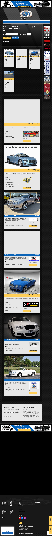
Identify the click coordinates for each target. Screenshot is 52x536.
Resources (28, 21)
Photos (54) (8, 134)
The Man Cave (36, 21)
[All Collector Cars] (26, 14)
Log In (50, 10)
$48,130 (37, 339)
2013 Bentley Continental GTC (10, 215)
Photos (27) (8, 305)
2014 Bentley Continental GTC (10, 254)
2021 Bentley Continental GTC (33, 169)
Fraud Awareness (22, 508)
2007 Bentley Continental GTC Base (11, 339)
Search (8, 21)
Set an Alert (15, 37)
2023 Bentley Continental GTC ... (33, 123)
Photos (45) (8, 346)
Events (20, 501)
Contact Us (21, 504)
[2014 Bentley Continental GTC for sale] (22, 242)
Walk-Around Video (9, 182)
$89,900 (37, 215)
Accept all (7, 533)
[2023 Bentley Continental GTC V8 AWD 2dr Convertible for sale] (21, 52)
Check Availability (27, 141)
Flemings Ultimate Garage (31, 65)
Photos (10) (8, 387)
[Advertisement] (26, 443)
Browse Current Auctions (39, 500)
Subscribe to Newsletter (41, 10)
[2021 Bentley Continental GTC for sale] (9, 52)
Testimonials (21, 505)
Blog (19, 502)
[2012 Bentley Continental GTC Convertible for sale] (34, 52)
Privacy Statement (22, 514)
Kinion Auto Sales (6, 87)
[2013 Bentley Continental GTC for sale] (22, 203)
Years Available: (6, 41)
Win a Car (20, 509)
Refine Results (7, 37)
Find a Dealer (21, 21)
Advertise (20, 515)
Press (20, 503)
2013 (6, 43)
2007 (4, 43)
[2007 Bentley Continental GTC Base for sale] (22, 327)
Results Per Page (22, 34)
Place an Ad (14, 21)
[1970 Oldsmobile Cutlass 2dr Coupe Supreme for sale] (9, 74)
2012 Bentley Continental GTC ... (33, 294)
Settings (7, 531)
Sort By (4, 34)
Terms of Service (21, 513)
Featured (7, 131)
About (20, 500)
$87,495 (37, 254)
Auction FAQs (37, 502)
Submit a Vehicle (38, 501)
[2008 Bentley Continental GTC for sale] (22, 367)
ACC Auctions (44, 21)
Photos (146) (8, 179)
